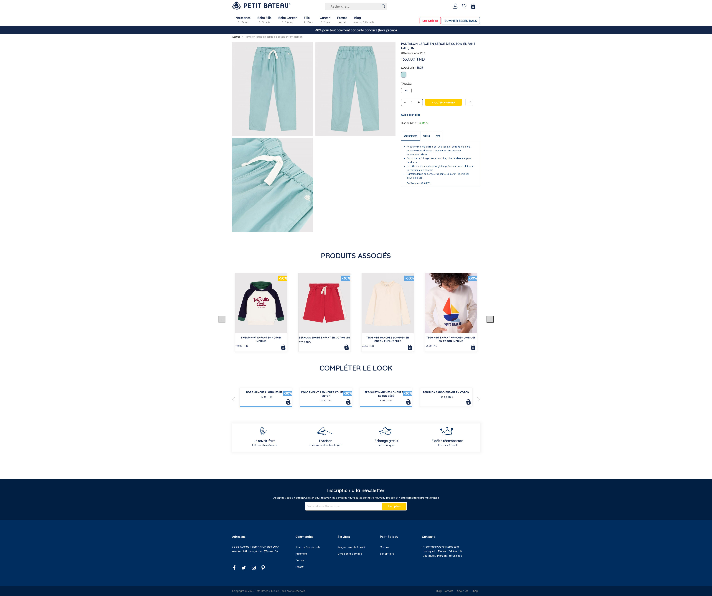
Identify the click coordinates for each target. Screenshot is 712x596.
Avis (438, 135)
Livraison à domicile (350, 553)
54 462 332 (455, 551)
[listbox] (440, 74)
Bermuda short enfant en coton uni (324, 337)
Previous (233, 399)
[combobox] (356, 6)
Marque (384, 547)
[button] (261, 556)
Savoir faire (387, 553)
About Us (462, 591)
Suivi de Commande (308, 547)
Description (410, 135)
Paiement (301, 553)
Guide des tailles (410, 114)
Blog (439, 591)
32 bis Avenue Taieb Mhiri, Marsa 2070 (255, 546)
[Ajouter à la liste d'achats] (469, 102)
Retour (300, 566)
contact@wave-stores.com (442, 546)
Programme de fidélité (351, 547)
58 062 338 (455, 555)
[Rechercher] (383, 6)
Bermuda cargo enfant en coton (446, 392)
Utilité (426, 135)
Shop (475, 591)
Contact (448, 591)
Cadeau (300, 560)
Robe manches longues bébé (266, 392)
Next (478, 399)
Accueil (236, 36)
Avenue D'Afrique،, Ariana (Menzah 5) (255, 551)
